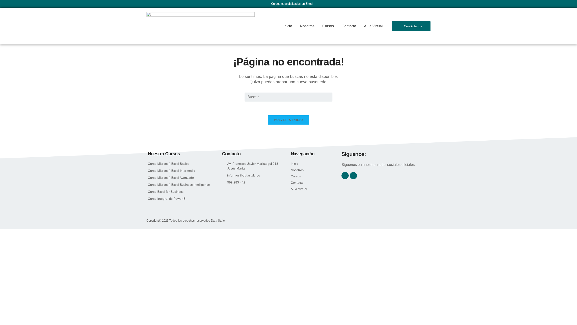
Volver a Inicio (288, 120)
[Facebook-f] (345, 175)
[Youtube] (353, 175)
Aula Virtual (373, 26)
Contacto (349, 26)
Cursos (328, 26)
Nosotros (307, 26)
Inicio (288, 26)
